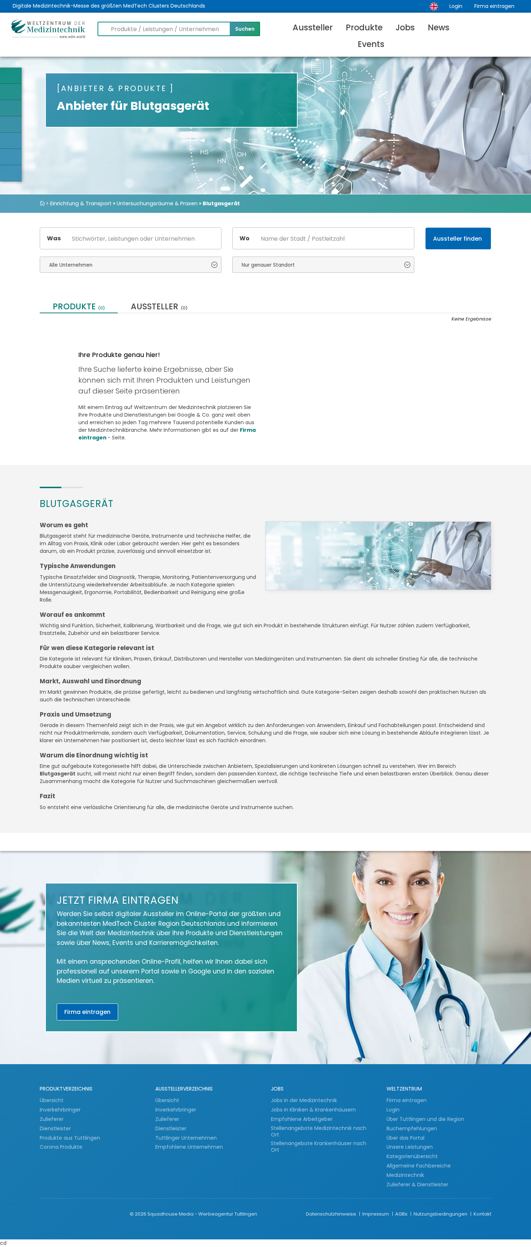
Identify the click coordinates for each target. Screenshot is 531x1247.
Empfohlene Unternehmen (189, 1147)
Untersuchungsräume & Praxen (157, 203)
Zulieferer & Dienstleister (417, 1184)
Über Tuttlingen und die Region (425, 1119)
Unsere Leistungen (410, 1147)
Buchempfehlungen (412, 1128)
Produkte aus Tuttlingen (70, 1138)
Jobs (405, 27)
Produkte (364, 27)
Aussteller (313, 27)
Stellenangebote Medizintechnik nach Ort (318, 1131)
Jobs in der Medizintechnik (304, 1100)
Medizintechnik (405, 1175)
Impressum (376, 1214)
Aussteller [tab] (159, 307)
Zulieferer (52, 1119)
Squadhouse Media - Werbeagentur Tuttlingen (202, 1214)
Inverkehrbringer (61, 1109)
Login (455, 6)
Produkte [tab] (79, 307)
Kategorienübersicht (412, 1156)
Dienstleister (56, 1128)
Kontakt (482, 1214)
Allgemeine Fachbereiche (419, 1165)
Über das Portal (405, 1138)
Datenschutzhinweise (331, 1214)
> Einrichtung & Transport (79, 203)
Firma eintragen (494, 6)
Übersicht (52, 1100)
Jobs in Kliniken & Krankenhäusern (313, 1109)
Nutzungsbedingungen (441, 1214)
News (438, 27)
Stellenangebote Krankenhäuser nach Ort (318, 1146)
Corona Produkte (61, 1147)
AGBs (402, 1214)
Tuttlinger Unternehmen (186, 1138)
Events (371, 44)
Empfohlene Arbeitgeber (302, 1119)
